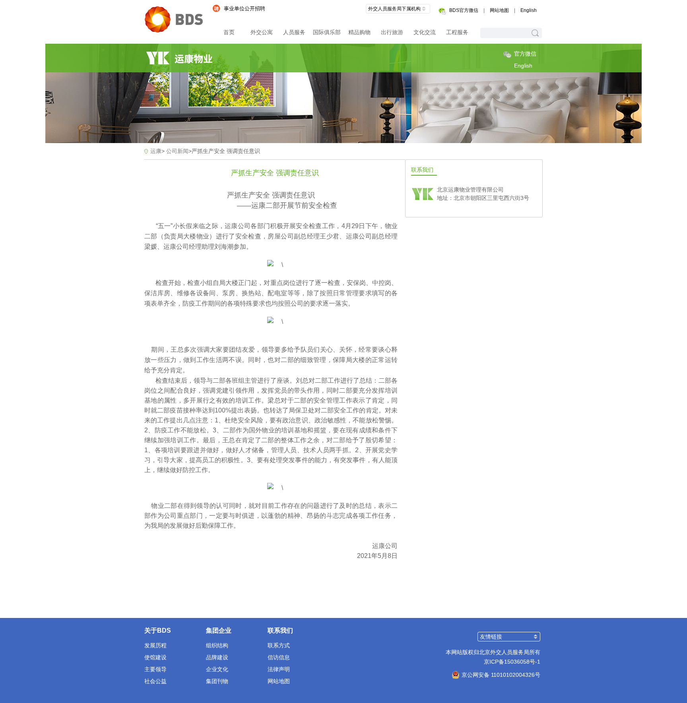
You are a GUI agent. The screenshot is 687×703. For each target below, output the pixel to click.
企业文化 (217, 669)
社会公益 (155, 681)
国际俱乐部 (327, 32)
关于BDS (157, 630)
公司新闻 (177, 151)
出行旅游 (392, 32)
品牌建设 (217, 657)
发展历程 (155, 645)
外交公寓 (261, 32)
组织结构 (217, 645)
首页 (229, 32)
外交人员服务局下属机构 (394, 9)
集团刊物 (217, 681)
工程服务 (457, 32)
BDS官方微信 (463, 10)
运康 (155, 151)
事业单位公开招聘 (244, 9)
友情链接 (491, 636)
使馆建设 (155, 657)
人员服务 (294, 32)
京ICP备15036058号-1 (512, 661)
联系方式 (279, 645)
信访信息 (279, 657)
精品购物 (359, 32)
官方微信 (525, 53)
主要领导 (155, 669)
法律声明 (279, 669)
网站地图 (499, 10)
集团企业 (218, 630)
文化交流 (424, 32)
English (528, 10)
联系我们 (280, 630)
